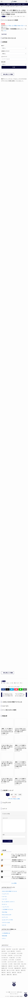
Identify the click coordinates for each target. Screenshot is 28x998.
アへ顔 (8, 16)
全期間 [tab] (20, 811)
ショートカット (17, 972)
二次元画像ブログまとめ (7, 926)
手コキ (10, 985)
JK (3, 966)
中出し (23, 981)
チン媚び (12, 974)
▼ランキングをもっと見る (14, 816)
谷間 (3, 989)
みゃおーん (4, 921)
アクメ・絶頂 (11, 970)
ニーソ (18, 974)
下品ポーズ (17, 981)
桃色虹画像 (4, 953)
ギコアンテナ (5, 934)
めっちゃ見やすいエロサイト (8, 918)
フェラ (4, 979)
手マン (24, 16)
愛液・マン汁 (19, 16)
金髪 (9, 989)
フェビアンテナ (5, 911)
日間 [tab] (8, 811)
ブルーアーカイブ (12, 979)
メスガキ (4, 981)
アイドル (4, 970)
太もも (16, 983)
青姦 (3, 991)
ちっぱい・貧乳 (11, 968)
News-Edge (4, 929)
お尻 (3, 968)
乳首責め (4, 983)
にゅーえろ (4, 916)
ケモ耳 (10, 972)
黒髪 (15, 991)
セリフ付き (5, 974)
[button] (3, 706)
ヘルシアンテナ (5, 924)
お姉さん (21, 966)
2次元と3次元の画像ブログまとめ (9, 908)
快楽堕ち (4, 985)
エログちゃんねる (6, 939)
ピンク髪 (18, 976)
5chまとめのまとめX (6, 931)
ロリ (10, 981)
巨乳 (22, 983)
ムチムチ (20, 979)
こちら (4, 47)
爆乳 (3, 987)
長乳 (19, 989)
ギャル (4, 972)
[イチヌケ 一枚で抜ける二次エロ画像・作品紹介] (14, 1)
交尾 (10, 983)
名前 (3, 851)
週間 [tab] (12, 811)
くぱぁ (4, 16)
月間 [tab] (15, 811)
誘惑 (23, 987)
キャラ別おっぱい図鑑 (11, 42)
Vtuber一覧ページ (21, 42)
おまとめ (4, 942)
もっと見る (14, 900)
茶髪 (18, 987)
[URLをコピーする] (25, 706)
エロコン (4, 955)
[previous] (2, 30)
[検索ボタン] (26, 1)
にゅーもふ (4, 913)
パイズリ (11, 976)
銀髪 (14, 989)
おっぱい (15, 966)
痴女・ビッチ (10, 987)
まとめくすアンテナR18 (7, 937)
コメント (5, 835)
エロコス (19, 970)
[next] (25, 30)
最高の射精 (18, 985)
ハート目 (14, 16)
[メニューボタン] (1, 1)
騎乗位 (9, 991)
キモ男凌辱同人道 (6, 950)
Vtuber (8, 966)
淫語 (24, 985)
